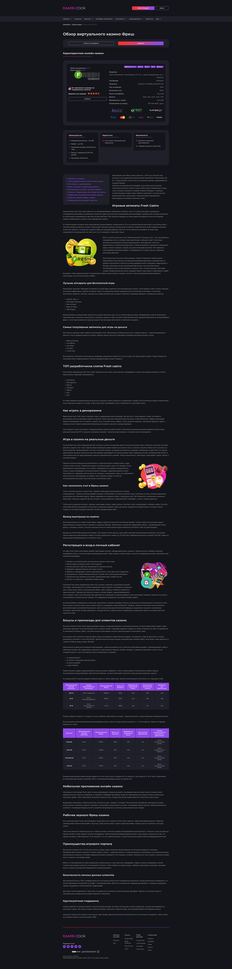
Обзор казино (77, 24)
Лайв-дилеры (135, 19)
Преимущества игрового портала (82, 200)
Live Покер (139, 946)
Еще (157, 19)
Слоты (150, 950)
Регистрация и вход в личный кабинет (85, 189)
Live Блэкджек (140, 943)
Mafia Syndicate (128, 942)
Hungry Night (129, 938)
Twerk (126, 949)
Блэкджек (151, 941)
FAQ (114, 943)
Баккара (150, 938)
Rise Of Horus (129, 946)
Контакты (116, 940)
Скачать (78, 19)
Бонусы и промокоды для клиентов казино (87, 192)
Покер (150, 944)
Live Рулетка (140, 949)
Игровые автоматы (104, 19)
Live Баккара (140, 940)
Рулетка (150, 947)
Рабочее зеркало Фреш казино (81, 197)
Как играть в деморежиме (79, 184)
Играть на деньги (91, 43)
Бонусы (87, 19)
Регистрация (143, 8)
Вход (162, 8)
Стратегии (119, 19)
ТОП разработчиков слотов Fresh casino (85, 181)
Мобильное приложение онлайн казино (85, 195)
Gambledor (66, 24)
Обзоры (66, 19)
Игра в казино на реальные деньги (83, 187)
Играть (87, 99)
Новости (149, 19)
